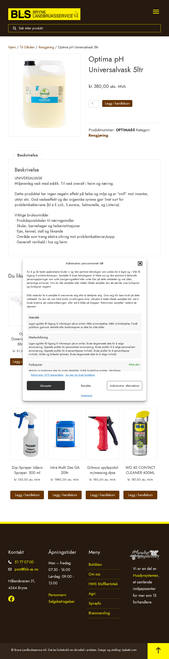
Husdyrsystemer (145, 575)
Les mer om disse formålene (80, 375)
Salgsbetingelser (61, 601)
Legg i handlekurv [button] (27, 495)
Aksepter (46, 385)
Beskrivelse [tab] (27, 155)
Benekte (86, 385)
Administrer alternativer (125, 385)
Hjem (12, 47)
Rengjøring (46, 47)
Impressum (86, 395)
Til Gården (27, 47)
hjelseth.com (129, 650)
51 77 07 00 (24, 562)
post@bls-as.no (26, 569)
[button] (140, 263)
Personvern (57, 595)
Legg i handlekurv (117, 103)
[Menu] (156, 11)
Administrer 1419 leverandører (47, 375)
